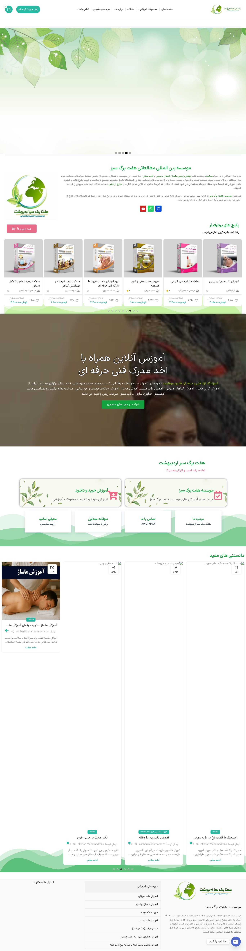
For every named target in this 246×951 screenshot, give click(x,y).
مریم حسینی (110, 290)
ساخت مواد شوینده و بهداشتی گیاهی (107, 283)
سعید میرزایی (189, 290)
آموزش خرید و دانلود (91, 491)
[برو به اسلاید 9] (108, 311)
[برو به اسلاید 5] (123, 311)
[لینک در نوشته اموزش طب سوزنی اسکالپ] (31, 697)
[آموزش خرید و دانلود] (112, 495)
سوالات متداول (98, 519)
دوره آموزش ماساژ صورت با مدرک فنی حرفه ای (143, 283)
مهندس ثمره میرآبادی (226, 290)
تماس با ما (148, 519)
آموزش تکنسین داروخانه (215, 838)
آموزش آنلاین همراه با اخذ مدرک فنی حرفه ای (123, 364)
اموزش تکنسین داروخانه (219, 831)
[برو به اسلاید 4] (127, 311)
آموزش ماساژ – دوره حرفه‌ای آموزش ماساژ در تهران (92, 625)
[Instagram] (158, 209)
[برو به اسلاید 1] (137, 311)
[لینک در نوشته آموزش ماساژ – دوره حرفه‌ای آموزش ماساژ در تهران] (92, 591)
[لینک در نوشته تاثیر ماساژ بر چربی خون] (154, 697)
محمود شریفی (30, 290)
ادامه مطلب (215, 860)
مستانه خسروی (148, 290)
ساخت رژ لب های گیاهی (225, 281)
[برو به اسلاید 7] (116, 311)
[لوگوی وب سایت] (225, 9)
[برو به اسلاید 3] (130, 311)
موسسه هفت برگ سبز (196, 491)
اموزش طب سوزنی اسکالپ (30, 838)
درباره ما (198, 519)
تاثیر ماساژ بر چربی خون (153, 838)
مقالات (204, 831)
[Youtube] (143, 209)
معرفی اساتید (48, 519)
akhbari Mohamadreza (214, 844)
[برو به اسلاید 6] (119, 311)
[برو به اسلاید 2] (134, 311)
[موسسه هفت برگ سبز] (218, 495)
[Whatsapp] (151, 209)
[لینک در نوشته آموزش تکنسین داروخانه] (215, 697)
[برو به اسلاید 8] (112, 311)
